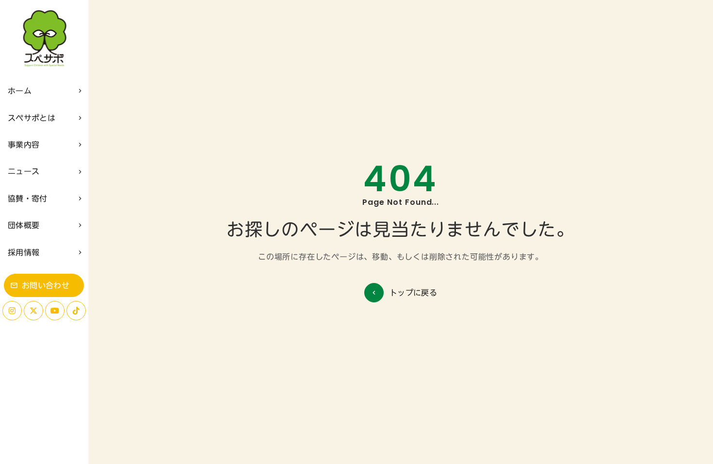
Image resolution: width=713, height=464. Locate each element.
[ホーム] (44, 38)
